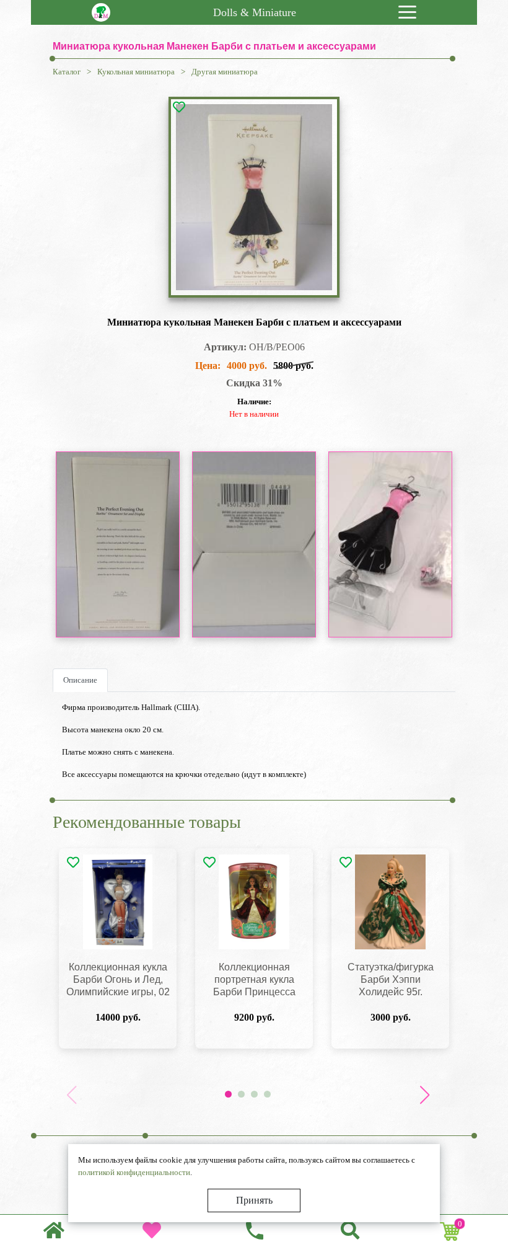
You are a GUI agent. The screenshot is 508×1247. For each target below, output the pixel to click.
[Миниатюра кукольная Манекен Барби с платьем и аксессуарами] (254, 197)
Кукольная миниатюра (136, 71)
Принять (254, 1200)
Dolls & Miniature (254, 12)
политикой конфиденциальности (134, 1172)
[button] (424, 1095)
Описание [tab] (80, 680)
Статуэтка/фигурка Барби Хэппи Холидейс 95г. (391, 979)
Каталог (67, 71)
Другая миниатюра (224, 71)
